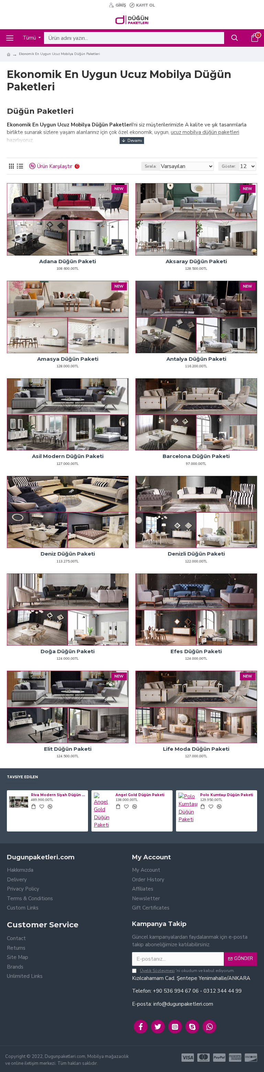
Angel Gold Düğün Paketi (140, 795)
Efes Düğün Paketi (196, 651)
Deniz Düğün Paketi (68, 553)
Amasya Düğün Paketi (67, 359)
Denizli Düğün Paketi (196, 553)
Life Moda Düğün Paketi (196, 749)
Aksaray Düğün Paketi (196, 261)
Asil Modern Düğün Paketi (67, 456)
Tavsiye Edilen (22, 777)
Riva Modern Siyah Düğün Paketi (58, 795)
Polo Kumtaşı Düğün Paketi (226, 795)
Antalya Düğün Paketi (196, 359)
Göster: (229, 166)
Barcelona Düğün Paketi (196, 456)
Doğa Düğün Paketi (68, 651)
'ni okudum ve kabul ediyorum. (187, 970)
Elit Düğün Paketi (67, 749)
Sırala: (151, 166)
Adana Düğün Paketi (67, 261)
